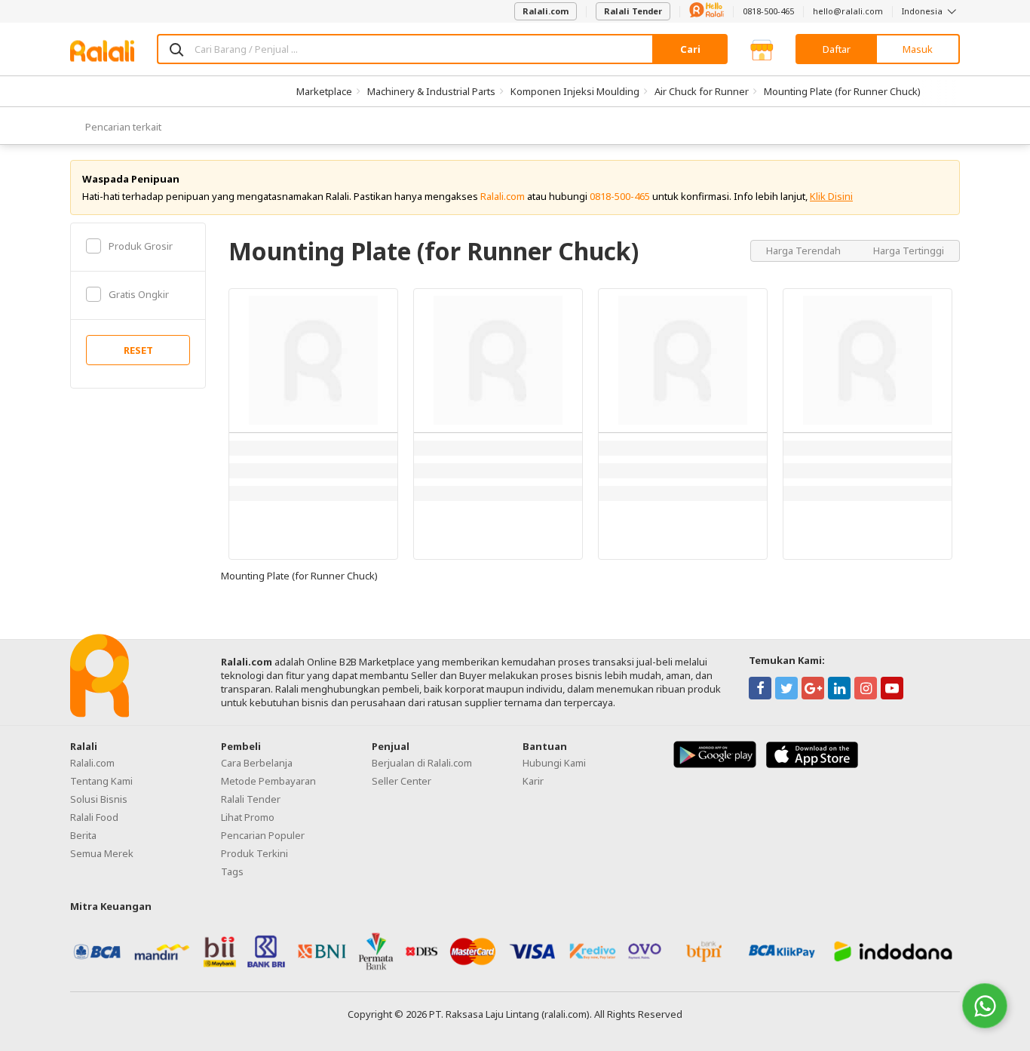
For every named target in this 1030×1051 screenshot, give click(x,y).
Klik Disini (831, 196)
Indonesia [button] (923, 11)
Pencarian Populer (263, 835)
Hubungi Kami (554, 763)
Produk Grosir (141, 246)
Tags (232, 871)
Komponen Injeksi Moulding (574, 91)
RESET (138, 350)
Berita (83, 835)
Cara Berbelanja (257, 763)
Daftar (837, 49)
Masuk (918, 49)
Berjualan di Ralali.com (422, 763)
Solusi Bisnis (98, 799)
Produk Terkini (254, 853)
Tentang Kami (101, 781)
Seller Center (401, 781)
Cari (690, 49)
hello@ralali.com (848, 11)
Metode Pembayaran (268, 781)
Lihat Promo (247, 817)
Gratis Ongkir (139, 294)
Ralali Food (94, 817)
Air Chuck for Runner (701, 91)
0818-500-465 (768, 11)
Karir (533, 781)
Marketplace (324, 91)
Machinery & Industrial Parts (431, 91)
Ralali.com (546, 11)
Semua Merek (101, 853)
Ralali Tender (633, 11)
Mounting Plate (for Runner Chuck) (842, 91)
